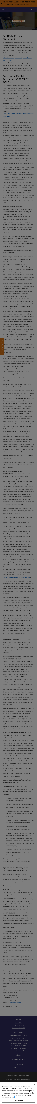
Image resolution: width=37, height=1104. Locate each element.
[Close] (35, 1084)
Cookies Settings (18, 1100)
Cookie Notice (10, 1097)
